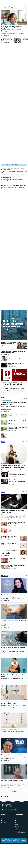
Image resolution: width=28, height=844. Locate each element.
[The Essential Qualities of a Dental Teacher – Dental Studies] (17, 40)
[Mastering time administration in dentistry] (14, 585)
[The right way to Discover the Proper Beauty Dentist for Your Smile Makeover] (23, 552)
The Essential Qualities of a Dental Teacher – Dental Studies (7, 39)
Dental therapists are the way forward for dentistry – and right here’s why (8, 344)
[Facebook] (2, 810)
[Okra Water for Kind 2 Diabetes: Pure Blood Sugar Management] (4, 429)
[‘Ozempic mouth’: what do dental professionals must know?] (14, 611)
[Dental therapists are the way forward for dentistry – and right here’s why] (22, 345)
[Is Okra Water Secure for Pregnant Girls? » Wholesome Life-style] (4, 422)
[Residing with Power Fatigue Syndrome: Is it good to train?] (14, 665)
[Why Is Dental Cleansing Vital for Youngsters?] (4, 530)
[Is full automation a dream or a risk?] (14, 745)
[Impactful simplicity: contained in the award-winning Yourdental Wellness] (14, 692)
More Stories (4, 575)
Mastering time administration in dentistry (12, 594)
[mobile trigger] (2, 6)
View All (23, 398)
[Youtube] (12, 810)
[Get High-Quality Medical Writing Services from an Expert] (14, 17)
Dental (9, 318)
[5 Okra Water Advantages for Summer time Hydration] (4, 416)
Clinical (5, 318)
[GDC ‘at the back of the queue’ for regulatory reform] (14, 638)
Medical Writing (10, 24)
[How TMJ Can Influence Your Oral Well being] (4, 560)
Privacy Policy (4, 841)
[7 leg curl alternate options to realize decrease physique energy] (4, 474)
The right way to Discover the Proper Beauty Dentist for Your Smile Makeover (9, 552)
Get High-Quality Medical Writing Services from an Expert (11, 29)
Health (4, 24)
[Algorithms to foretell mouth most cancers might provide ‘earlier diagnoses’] (4, 358)
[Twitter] (6, 810)
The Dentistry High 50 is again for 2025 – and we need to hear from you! (13, 384)
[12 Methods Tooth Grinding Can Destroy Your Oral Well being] (4, 524)
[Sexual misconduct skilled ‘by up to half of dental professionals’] (14, 771)
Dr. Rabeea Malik (6, 35)
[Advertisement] (14, 103)
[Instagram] (15, 810)
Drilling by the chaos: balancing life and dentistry (14, 729)
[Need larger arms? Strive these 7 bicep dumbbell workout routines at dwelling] (14, 454)
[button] (14, 165)
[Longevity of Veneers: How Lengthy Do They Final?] (4, 567)
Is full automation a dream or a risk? (10, 754)
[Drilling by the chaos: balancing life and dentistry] (14, 720)
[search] (22, 7)
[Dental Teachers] (8, 6)
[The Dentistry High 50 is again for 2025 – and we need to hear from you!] (14, 375)
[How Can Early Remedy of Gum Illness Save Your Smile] (23, 538)
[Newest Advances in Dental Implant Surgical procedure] (23, 545)
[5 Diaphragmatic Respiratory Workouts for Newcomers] (4, 435)
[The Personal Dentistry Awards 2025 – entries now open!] (4, 365)
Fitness (4, 400)
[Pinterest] (9, 810)
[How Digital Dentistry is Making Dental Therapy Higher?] (14, 501)
